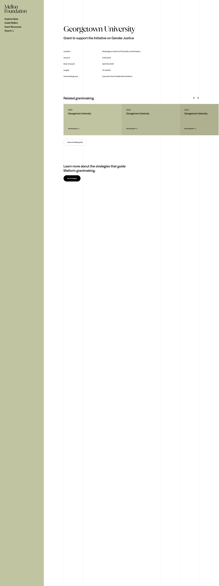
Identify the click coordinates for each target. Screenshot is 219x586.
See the (72, 128)
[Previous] (194, 98)
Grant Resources (13, 26)
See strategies (72, 178)
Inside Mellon (11, 22)
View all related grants (75, 142)
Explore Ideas (11, 18)
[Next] (198, 98)
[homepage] (16, 9)
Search (8, 30)
